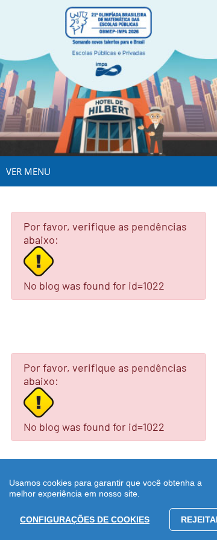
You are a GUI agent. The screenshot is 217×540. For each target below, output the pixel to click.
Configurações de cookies (84, 519)
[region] (108, 499)
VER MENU (28, 171)
